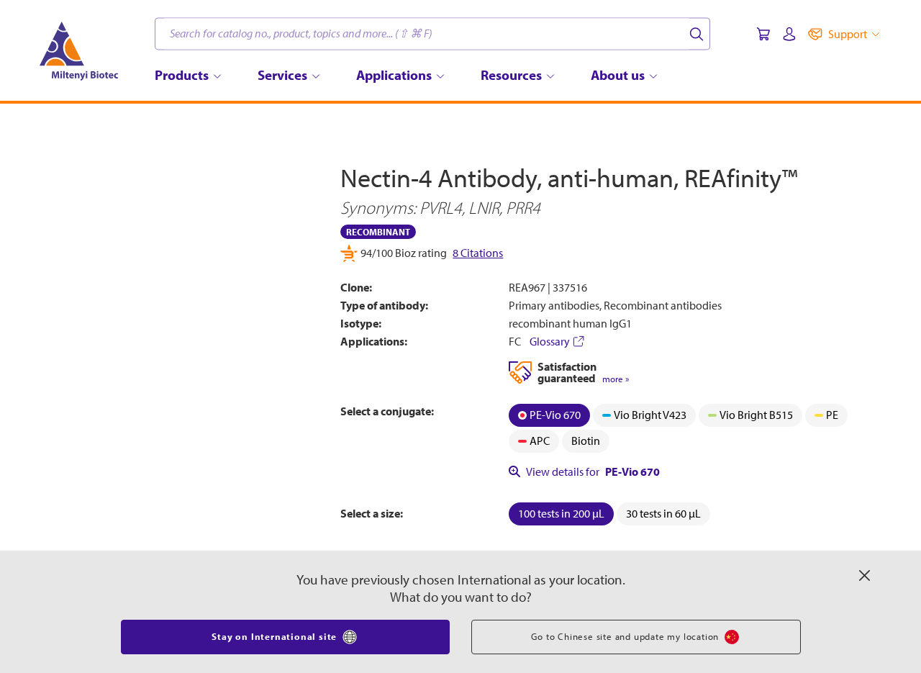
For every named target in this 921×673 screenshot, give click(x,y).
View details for (593, 471)
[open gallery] (188, 294)
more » (615, 379)
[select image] (96, 459)
